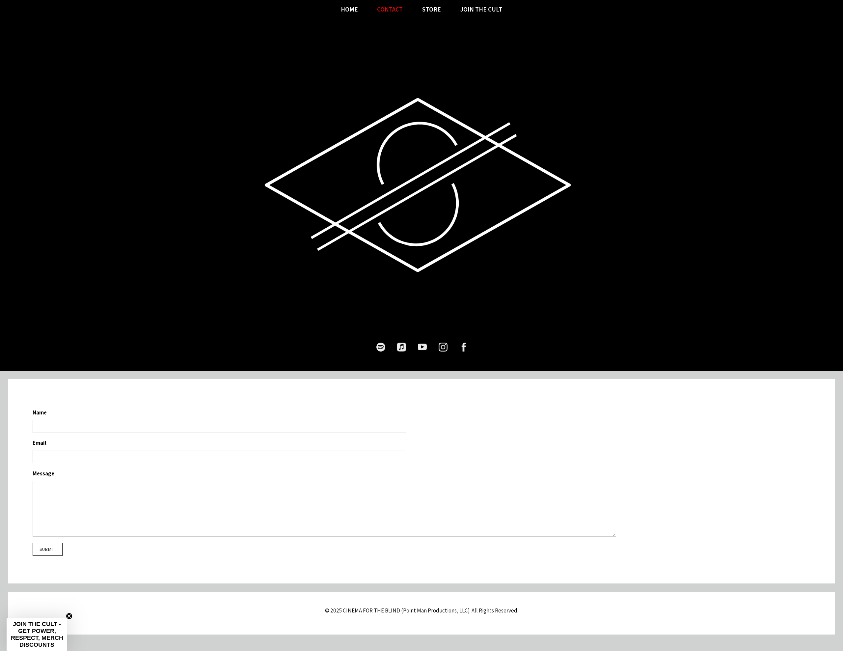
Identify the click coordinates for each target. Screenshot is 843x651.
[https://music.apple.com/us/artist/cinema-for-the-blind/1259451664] (401, 347)
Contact (390, 9)
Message (43, 473)
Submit (48, 549)
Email (39, 442)
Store (431, 9)
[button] (37, 634)
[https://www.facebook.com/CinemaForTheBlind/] (463, 347)
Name (40, 412)
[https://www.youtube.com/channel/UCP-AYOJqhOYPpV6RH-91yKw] (422, 347)
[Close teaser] (69, 616)
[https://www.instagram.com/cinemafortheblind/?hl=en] (443, 347)
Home (349, 9)
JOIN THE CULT (481, 9)
